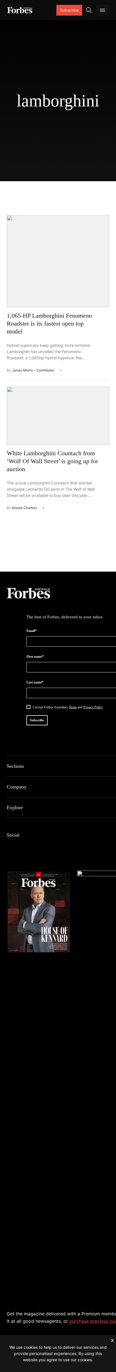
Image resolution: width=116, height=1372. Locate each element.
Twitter (50, 846)
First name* (35, 657)
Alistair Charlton (24, 508)
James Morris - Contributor (33, 370)
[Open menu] (102, 10)
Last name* (34, 682)
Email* (31, 631)
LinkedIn (23, 846)
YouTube (64, 846)
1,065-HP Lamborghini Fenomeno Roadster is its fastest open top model (49, 323)
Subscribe (69, 10)
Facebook (10, 846)
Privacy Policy (93, 707)
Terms (73, 707)
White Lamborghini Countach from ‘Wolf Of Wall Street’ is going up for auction (52, 461)
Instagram (37, 846)
